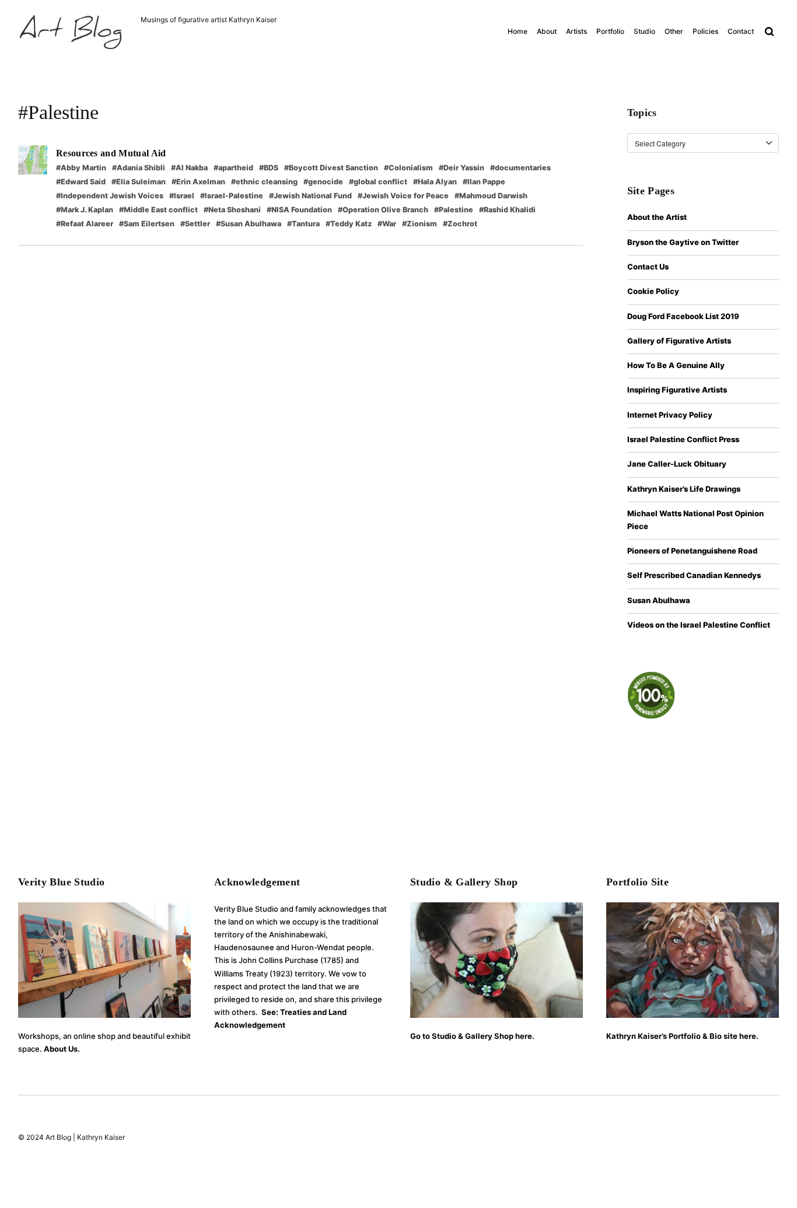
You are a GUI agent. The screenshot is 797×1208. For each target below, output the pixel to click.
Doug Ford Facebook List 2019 (683, 316)
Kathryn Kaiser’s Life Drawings (683, 488)
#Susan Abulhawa (248, 223)
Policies (705, 31)
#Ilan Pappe (484, 181)
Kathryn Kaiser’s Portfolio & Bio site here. (682, 1036)
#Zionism (419, 223)
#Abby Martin (81, 167)
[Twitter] (751, 1139)
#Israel (181, 195)
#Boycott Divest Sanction (331, 167)
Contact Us (648, 266)
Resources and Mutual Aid (111, 153)
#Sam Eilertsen (146, 223)
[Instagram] (707, 1139)
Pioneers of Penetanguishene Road (692, 550)
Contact (741, 31)
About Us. (62, 1048)
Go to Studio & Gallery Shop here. (472, 1036)
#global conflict (378, 181)
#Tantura (303, 223)
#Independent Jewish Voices (109, 195)
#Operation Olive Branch (383, 209)
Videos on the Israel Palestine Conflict (698, 624)
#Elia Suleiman (138, 181)
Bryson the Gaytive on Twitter (683, 242)
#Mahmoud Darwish (491, 195)
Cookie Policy (653, 291)
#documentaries (520, 167)
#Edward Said (81, 181)
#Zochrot (460, 223)
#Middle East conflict (158, 209)
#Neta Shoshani (232, 209)
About (547, 31)
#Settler (195, 223)
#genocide (323, 181)
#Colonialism (408, 167)
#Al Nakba (189, 167)
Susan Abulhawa (658, 600)
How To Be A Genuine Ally (676, 365)
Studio (644, 31)
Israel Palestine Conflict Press (683, 439)
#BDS (268, 167)
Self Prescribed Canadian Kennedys (694, 575)
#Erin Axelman (198, 181)
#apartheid (233, 167)
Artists (576, 31)
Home (517, 31)
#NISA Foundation (299, 209)
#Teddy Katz (349, 223)
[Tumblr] (771, 1139)
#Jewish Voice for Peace (403, 195)
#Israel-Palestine (231, 195)
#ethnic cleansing (264, 181)
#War (386, 223)
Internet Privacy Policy (669, 414)
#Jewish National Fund (310, 195)
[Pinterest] (729, 1139)
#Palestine (453, 209)
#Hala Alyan (435, 181)
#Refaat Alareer (84, 223)
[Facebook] (688, 1139)
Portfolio (610, 31)
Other (674, 31)
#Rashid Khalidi (507, 209)
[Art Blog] (70, 32)
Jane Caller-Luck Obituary (676, 463)
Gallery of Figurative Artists (679, 340)
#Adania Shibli (138, 167)
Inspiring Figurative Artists (677, 389)
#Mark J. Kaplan (84, 209)
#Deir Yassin (461, 167)
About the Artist (657, 217)
